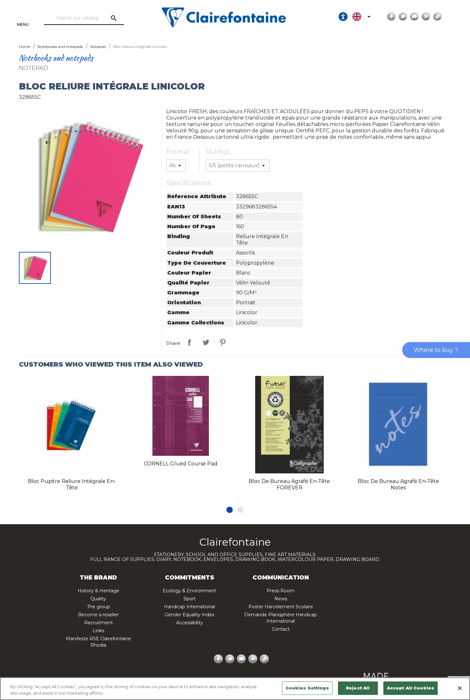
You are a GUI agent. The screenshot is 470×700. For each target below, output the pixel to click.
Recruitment (98, 623)
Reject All (358, 687)
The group (98, 607)
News (280, 599)
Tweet (206, 342)
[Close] (460, 688)
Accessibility (189, 623)
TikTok (437, 17)
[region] (235, 688)
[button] (229, 510)
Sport (190, 599)
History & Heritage (98, 591)
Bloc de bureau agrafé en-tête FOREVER (289, 484)
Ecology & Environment (189, 591)
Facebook (391, 17)
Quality (98, 599)
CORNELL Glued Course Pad (180, 464)
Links (98, 631)
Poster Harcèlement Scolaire (280, 607)
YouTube (414, 17)
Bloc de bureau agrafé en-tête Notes (398, 484)
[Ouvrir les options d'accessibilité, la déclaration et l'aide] (343, 16)
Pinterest (426, 17)
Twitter (403, 17)
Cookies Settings (307, 687)
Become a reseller (98, 615)
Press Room (280, 591)
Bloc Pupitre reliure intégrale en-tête (72, 484)
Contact (281, 629)
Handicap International (189, 607)
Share (189, 342)
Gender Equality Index (189, 615)
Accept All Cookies (410, 687)
